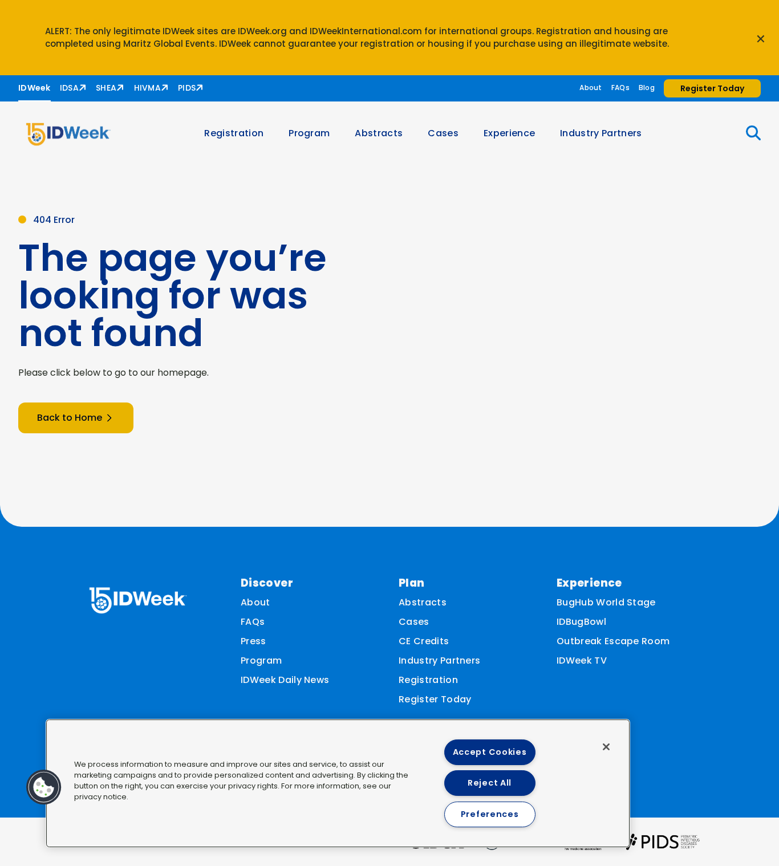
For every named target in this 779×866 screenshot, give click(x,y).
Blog (647, 87)
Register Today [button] (712, 88)
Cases (443, 133)
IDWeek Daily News (285, 679)
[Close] (606, 746)
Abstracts (379, 133)
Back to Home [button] (69, 417)
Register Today (435, 699)
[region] (338, 783)
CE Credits (424, 641)
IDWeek (34, 87)
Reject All (490, 782)
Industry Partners (601, 133)
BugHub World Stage (606, 602)
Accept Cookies (490, 752)
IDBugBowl (581, 621)
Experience (509, 133)
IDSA (69, 87)
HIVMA (147, 87)
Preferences (490, 814)
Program (309, 133)
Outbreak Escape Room (613, 641)
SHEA (106, 87)
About (590, 87)
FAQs (620, 87)
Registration (233, 133)
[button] (746, 133)
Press (253, 641)
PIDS (187, 87)
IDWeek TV (582, 660)
